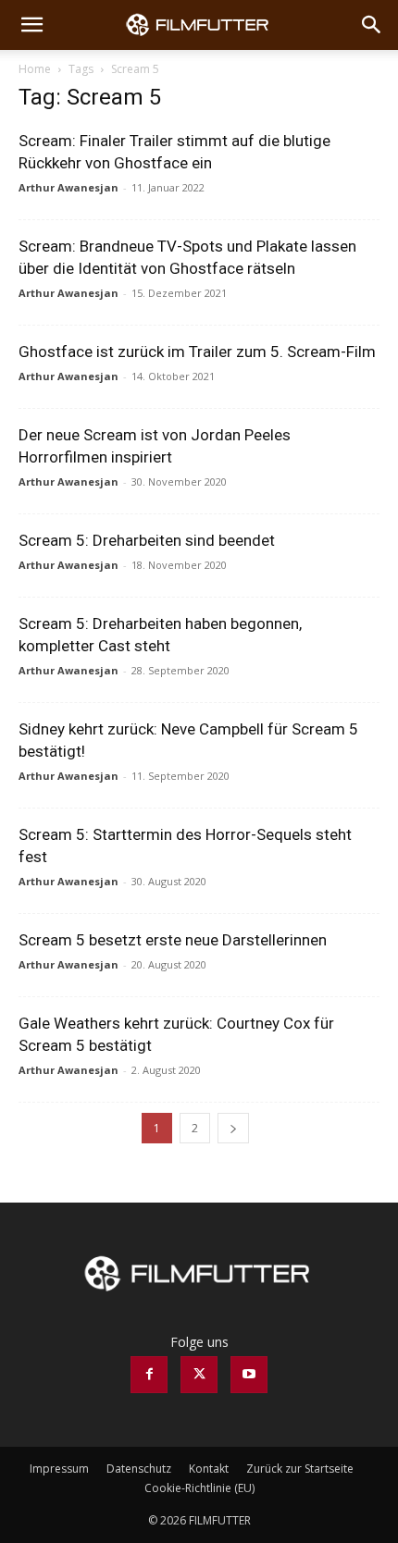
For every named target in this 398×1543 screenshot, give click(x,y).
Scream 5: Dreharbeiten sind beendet (147, 540)
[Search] (372, 25)
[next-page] (233, 1128)
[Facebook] (149, 1374)
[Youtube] (248, 1374)
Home (35, 69)
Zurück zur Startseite (300, 1468)
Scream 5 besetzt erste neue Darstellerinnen (173, 940)
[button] (31, 25)
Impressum (59, 1468)
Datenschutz (138, 1468)
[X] (199, 1374)
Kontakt (209, 1468)
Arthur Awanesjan (68, 187)
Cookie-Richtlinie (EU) (199, 1488)
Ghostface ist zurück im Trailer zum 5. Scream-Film (197, 351)
